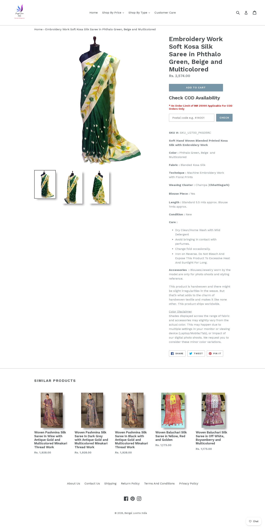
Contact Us (92, 483)
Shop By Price (114, 12)
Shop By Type (140, 12)
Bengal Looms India (135, 513)
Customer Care (165, 12)
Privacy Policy (188, 483)
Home (93, 12)
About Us (73, 483)
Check (224, 117)
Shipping (110, 483)
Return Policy (130, 483)
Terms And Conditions (159, 483)
